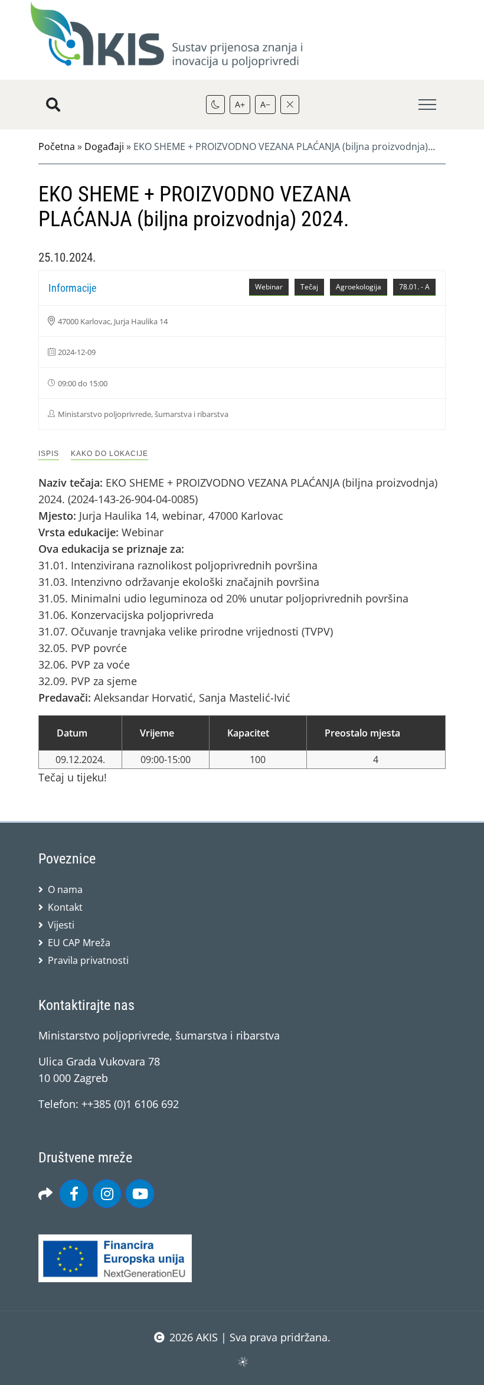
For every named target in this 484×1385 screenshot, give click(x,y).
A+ (240, 104)
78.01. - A (414, 287)
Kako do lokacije (109, 453)
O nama (65, 889)
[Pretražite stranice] (53, 104)
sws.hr (242, 1361)
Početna (56, 146)
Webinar (269, 287)
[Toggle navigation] (427, 104)
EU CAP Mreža (79, 942)
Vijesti (61, 924)
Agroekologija (358, 287)
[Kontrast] (215, 104)
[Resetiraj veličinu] (289, 104)
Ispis (48, 453)
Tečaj (309, 287)
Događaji (104, 146)
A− (265, 104)
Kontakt (65, 907)
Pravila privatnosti (88, 960)
